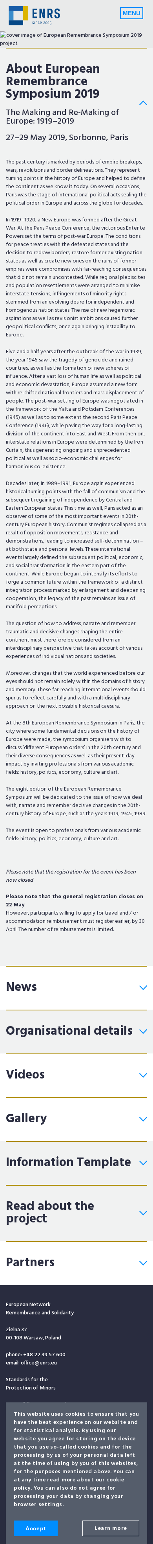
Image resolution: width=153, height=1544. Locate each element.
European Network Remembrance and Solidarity (34, 15)
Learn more (111, 1528)
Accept (36, 1528)
